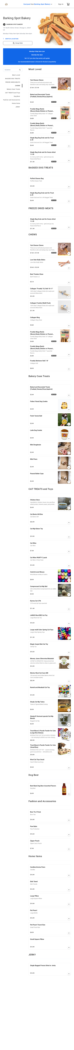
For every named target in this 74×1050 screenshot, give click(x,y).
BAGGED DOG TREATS (12, 78)
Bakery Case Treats (13, 89)
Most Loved (16, 75)
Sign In (60, 4)
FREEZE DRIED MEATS (12, 82)
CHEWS (17, 85)
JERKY (18, 107)
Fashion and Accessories (11, 100)
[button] (68, 88)
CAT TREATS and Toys (12, 92)
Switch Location (11, 39)
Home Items (16, 103)
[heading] (50, 69)
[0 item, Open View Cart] (68, 4)
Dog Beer (17, 96)
